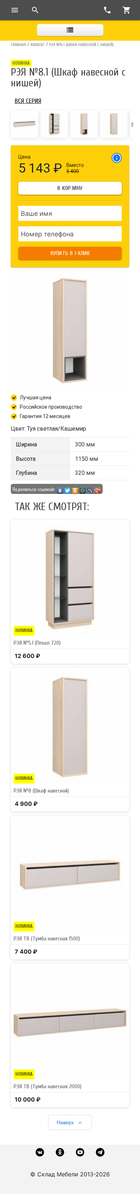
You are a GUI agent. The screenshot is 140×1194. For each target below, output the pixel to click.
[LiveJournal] (90, 489)
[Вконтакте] (40, 1152)
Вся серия (28, 101)
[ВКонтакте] (60, 489)
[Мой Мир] (83, 489)
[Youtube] (80, 1152)
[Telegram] (100, 1152)
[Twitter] (67, 489)
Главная (18, 44)
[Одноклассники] (75, 489)
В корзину (70, 188)
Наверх (65, 1122)
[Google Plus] (98, 489)
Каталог (38, 44)
